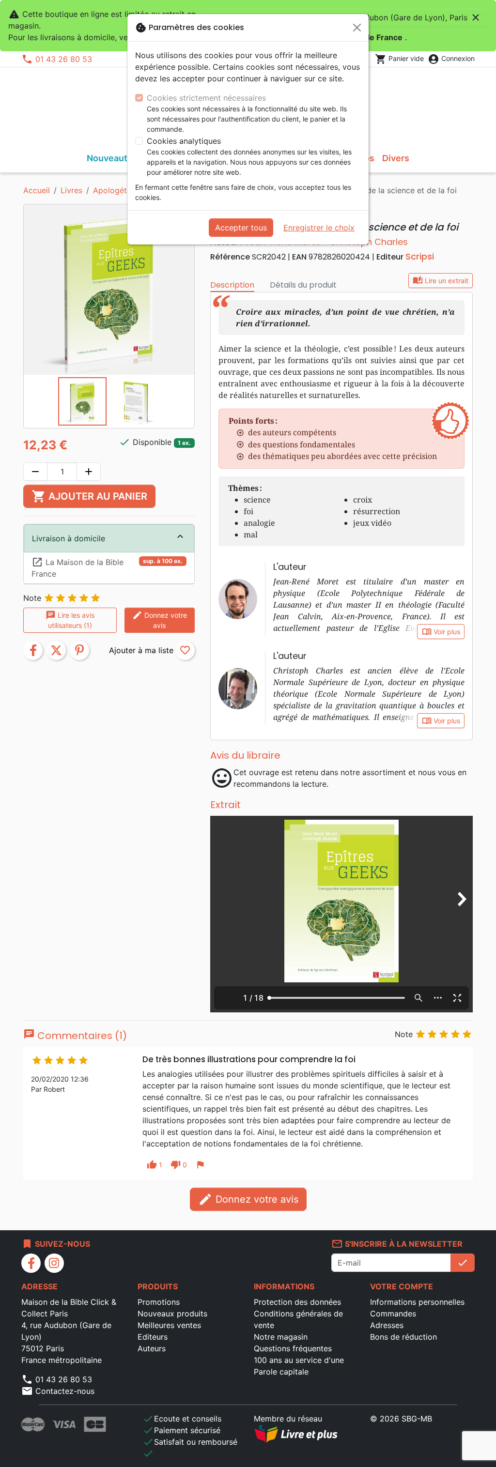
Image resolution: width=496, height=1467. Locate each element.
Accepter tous (241, 227)
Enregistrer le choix (319, 227)
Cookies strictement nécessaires (206, 98)
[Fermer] (357, 27)
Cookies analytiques (184, 141)
